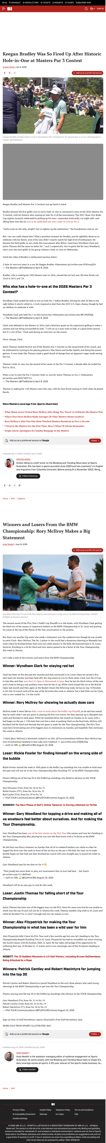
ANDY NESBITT (22, 1053)
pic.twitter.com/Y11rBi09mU (17, 874)
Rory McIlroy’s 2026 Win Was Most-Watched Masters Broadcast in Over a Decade (47, 421)
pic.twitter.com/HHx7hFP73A (17, 378)
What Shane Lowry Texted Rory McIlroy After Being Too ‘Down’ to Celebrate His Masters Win (54, 411)
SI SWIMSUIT (15, 3)
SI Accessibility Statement (24, 1114)
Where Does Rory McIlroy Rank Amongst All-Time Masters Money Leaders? (44, 416)
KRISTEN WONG (23, 460)
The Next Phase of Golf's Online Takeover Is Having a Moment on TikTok (56, 805)
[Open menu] (4, 8)
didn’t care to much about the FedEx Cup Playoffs (56, 711)
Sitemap (43, 1114)
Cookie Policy (45, 1110)
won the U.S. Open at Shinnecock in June (44, 681)
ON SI (4, 3)
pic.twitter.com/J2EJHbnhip (74, 741)
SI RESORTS (57, 3)
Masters (21, 499)
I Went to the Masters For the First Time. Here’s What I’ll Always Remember (44, 425)
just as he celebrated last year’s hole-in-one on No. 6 (53, 221)
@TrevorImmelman (66, 738)
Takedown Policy (63, 1110)
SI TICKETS (45, 3)
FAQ (76, 1114)
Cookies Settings (20, 1119)
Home (5, 499)
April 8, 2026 (41, 267)
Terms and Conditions (84, 1110)
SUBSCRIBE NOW (83, 3)
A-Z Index (60, 1114)
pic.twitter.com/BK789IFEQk (79, 314)
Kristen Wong (9, 67)
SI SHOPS (69, 3)
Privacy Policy (19, 1110)
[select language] (92, 8)
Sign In (100, 9)
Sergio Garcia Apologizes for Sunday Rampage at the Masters (37, 430)
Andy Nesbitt (8, 544)
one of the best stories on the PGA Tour (47, 833)
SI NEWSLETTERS (31, 3)
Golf (13, 1089)
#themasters (61, 264)
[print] (20, 485)
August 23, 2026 (45, 745)
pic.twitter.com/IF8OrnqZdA (82, 264)
